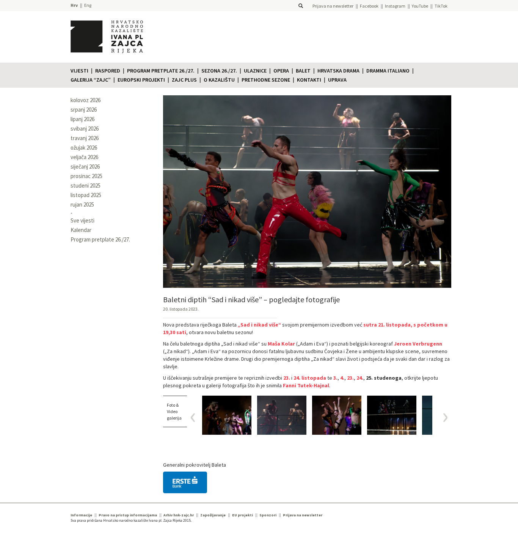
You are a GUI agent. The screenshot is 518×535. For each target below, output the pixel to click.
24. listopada (310, 377)
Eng (87, 5)
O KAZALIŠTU (219, 79)
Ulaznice (255, 70)
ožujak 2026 (84, 147)
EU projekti (242, 515)
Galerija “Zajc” (91, 79)
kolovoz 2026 (85, 100)
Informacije (81, 515)
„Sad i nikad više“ (259, 324)
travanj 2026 (85, 138)
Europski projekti (141, 79)
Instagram (395, 6)
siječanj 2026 (85, 166)
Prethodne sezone (266, 79)
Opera (281, 70)
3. (335, 377)
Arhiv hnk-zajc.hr (178, 515)
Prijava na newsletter (332, 6)
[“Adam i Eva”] (226, 415)
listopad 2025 (86, 195)
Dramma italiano (388, 70)
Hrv (74, 5)
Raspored (107, 70)
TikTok (441, 6)
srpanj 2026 (84, 109)
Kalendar (81, 230)
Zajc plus (184, 79)
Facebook (369, 6)
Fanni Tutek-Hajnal (306, 385)
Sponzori (267, 515)
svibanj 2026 (85, 128)
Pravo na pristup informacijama (128, 515)
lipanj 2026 (82, 119)
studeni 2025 (85, 185)
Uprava (337, 79)
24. (359, 377)
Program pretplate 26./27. (161, 70)
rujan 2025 (82, 204)
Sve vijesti (82, 220)
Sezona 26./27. (219, 70)
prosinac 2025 (86, 176)
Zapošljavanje (213, 515)
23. (286, 377)
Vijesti (79, 70)
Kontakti (309, 79)
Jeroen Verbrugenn (418, 343)
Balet (303, 70)
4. (342, 377)
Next (442, 417)
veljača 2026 (84, 157)
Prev (195, 417)
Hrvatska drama (338, 70)
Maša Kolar (281, 343)
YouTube (420, 6)
